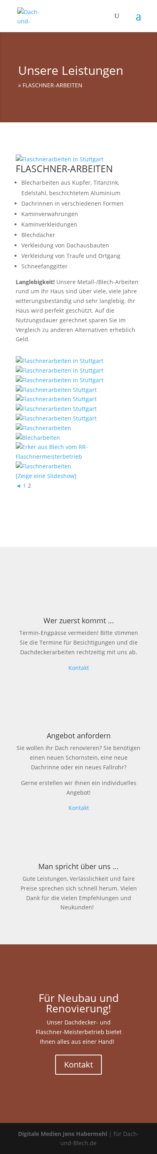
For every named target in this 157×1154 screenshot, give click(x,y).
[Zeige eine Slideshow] (46, 476)
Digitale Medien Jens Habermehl (62, 1134)
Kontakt (78, 668)
